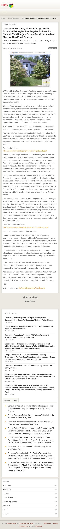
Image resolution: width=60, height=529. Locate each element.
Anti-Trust (6, 506)
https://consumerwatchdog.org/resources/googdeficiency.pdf (25, 227)
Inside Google (11, 523)
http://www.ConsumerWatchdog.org (31, 288)
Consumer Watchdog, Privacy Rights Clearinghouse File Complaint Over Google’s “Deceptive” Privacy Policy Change (29, 319)
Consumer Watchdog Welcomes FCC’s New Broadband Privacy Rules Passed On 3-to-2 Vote (27, 336)
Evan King (38, 526)
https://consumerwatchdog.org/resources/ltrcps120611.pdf (25, 151)
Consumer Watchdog (26, 523)
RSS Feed (47, 523)
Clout (5, 510)
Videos (5, 514)
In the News (7, 485)
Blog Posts (7, 489)
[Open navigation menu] (4, 12)
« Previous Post (30, 297)
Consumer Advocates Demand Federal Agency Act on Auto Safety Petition (28, 367)
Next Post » (30, 301)
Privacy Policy (24, 526)
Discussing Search (10, 502)
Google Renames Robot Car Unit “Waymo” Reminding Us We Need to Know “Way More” (29, 327)
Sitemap (55, 523)
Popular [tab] (7, 400)
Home (3, 18)
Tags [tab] (15, 400)
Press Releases (13, 18)
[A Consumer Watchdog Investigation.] (8, 5)
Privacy (6, 493)
